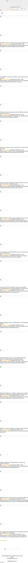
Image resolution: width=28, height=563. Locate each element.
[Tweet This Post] (1, 49)
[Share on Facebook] (0, 49)
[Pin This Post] (2, 49)
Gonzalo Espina (6, 44)
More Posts (3, 540)
